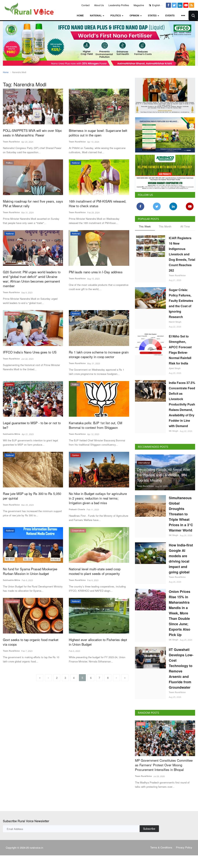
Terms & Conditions (161, 847)
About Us (99, 5)
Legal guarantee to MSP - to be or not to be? (32, 425)
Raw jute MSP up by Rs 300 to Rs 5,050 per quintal (32, 496)
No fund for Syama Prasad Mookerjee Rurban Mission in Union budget (30, 571)
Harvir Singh (175, 321)
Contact (85, 5)
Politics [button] (115, 15)
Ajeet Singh (175, 368)
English (156, 5)
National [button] (96, 15)
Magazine (139, 5)
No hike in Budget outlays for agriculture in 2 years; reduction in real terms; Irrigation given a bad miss (98, 498)
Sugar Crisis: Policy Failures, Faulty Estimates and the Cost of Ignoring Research (181, 303)
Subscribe (149, 829)
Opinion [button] (135, 15)
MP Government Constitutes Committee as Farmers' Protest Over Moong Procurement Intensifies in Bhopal (164, 765)
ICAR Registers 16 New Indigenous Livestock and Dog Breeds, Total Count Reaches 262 (182, 254)
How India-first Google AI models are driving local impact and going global (181, 559)
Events (170, 15)
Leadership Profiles (118, 5)
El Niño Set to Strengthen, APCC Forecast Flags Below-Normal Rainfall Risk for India (180, 349)
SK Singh (173, 430)
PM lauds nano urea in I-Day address (96, 272)
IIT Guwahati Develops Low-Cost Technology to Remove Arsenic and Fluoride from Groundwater (181, 668)
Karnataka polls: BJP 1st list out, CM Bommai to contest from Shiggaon (95, 425)
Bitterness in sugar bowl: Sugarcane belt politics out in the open (98, 132)
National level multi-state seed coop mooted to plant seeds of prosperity (94, 571)
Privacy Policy (184, 847)
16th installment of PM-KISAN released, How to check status (97, 203)
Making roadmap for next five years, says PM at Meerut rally (33, 203)
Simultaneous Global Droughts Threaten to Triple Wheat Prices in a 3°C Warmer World (181, 514)
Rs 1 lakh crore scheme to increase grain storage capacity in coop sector (99, 354)
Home (80, 15)
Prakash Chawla (77, 509)
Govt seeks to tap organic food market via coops (30, 642)
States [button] (152, 15)
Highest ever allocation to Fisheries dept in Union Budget (98, 642)
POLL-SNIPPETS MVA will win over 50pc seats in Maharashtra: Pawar (32, 132)
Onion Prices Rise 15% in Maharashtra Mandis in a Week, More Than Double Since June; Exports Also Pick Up (179, 613)
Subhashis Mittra (11, 433)
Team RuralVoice (11, 141)
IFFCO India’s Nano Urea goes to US (29, 352)
